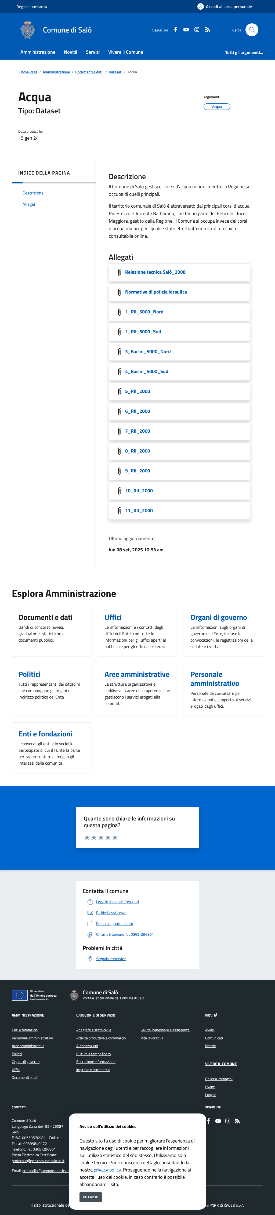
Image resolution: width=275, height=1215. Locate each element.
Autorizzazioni (87, 1046)
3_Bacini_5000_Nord (148, 351)
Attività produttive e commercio (101, 1038)
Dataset (115, 72)
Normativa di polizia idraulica (156, 291)
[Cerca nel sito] (251, 29)
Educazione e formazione (95, 1062)
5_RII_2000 (137, 391)
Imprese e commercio (93, 1070)
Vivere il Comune (221, 1064)
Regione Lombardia (32, 6)
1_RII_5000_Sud (143, 331)
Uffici (16, 1070)
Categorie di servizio (95, 1015)
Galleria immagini (219, 1079)
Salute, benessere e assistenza (165, 1030)
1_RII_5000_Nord (144, 311)
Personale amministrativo (32, 1038)
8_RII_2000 (137, 450)
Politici (17, 1054)
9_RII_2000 (137, 470)
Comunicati (214, 1038)
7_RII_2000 (137, 431)
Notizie (210, 1046)
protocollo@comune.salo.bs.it (45, 1171)
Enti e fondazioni (25, 1030)
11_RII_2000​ (139, 510)
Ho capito (90, 1196)
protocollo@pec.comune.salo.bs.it (38, 1161)
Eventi (210, 1087)
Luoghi (210, 1095)
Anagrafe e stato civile (93, 1030)
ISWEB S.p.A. (234, 1205)
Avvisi (210, 1030)
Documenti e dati (88, 72)
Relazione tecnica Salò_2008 (155, 272)
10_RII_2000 (139, 490)
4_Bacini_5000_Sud (146, 371)
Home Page (28, 72)
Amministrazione (56, 72)
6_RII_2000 (137, 411)
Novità (211, 1015)
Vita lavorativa (152, 1038)
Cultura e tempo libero (93, 1054)
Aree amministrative (28, 1046)
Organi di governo (25, 1062)
